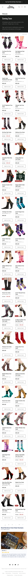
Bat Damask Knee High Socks (20, 510)
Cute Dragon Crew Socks (6, 455)
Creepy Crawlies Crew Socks (20, 401)
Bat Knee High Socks (6, 132)
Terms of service (22, 573)
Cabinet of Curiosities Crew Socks (20, 374)
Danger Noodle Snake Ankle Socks (20, 185)
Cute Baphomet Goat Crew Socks (19, 52)
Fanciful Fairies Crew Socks (6, 428)
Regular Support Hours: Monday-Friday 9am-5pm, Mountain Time (14, 568)
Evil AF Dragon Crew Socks (19, 212)
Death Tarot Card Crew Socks (20, 79)
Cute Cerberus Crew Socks (19, 266)
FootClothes (10, 571)
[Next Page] (22, 524)
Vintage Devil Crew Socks (19, 347)
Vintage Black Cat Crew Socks (19, 158)
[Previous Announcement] (2, 2)
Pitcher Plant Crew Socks (6, 239)
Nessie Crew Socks (6, 400)
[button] (2, 7)
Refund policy (8, 573)
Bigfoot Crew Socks (19, 482)
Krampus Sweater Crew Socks (7, 185)
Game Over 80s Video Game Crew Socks (7, 483)
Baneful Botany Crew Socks (6, 374)
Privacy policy (15, 573)
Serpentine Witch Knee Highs (7, 158)
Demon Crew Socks (6, 292)
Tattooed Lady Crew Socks (19, 106)
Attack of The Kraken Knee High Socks (19, 455)
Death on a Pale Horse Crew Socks (7, 510)
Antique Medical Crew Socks (7, 266)
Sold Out (7, 463)
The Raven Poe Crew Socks (6, 52)
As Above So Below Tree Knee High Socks (20, 320)
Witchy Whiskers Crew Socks (20, 428)
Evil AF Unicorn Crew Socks (19, 239)
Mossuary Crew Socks (6, 346)
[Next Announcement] (25, 2)
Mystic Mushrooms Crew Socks (6, 320)
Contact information (18, 575)
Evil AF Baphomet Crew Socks (7, 106)
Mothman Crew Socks (20, 132)
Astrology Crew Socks (7, 211)
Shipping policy (10, 575)
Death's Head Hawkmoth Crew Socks (7, 79)
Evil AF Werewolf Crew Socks (20, 293)
